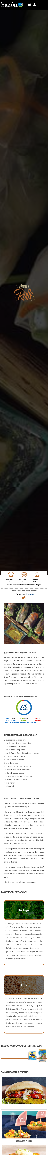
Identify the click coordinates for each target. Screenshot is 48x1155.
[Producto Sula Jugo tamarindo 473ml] (42, 1055)
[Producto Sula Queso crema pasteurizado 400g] (32, 1055)
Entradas (30, 594)
